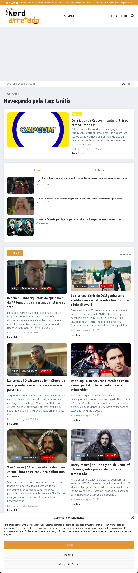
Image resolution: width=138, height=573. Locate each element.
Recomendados (29, 288)
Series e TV (45, 288)
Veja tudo (125, 254)
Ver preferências (69, 564)
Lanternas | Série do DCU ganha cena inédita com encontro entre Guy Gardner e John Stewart (100, 300)
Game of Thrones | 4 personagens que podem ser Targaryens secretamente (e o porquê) (80, 198)
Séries (15, 253)
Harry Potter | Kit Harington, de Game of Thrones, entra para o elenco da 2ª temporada (100, 469)
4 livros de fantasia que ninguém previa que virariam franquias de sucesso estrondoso (78, 219)
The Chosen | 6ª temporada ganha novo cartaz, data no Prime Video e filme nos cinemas (36, 471)
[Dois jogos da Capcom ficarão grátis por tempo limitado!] (38, 129)
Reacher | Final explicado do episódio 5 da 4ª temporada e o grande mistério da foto (36, 302)
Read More (78, 153)
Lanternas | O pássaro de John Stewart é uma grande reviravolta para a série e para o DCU (36, 384)
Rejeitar (69, 554)
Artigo (15, 288)
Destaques (81, 286)
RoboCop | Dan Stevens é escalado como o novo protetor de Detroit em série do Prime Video (100, 385)
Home (7, 93)
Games (77, 114)
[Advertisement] (69, 54)
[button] (132, 517)
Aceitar (69, 544)
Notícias (94, 286)
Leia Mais (12, 337)
